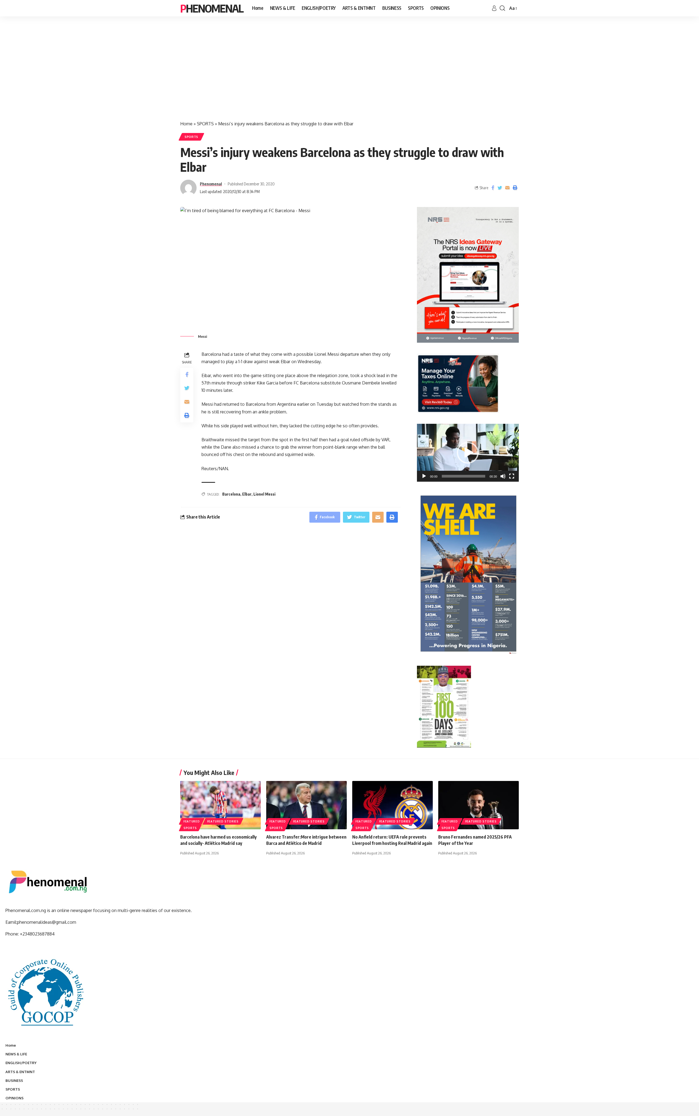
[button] (468, 453)
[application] (468, 452)
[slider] (463, 476)
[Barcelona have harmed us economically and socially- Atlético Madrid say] (220, 805)
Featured (191, 821)
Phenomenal (211, 8)
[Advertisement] (349, 73)
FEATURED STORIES (223, 821)
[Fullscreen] (511, 476)
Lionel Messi (264, 494)
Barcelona (231, 494)
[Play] (424, 476)
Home (186, 123)
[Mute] (503, 476)
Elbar (246, 494)
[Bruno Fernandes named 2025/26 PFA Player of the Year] (478, 805)
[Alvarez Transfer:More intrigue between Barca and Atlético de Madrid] (306, 805)
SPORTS (205, 123)
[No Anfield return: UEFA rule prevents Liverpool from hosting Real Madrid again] (392, 805)
